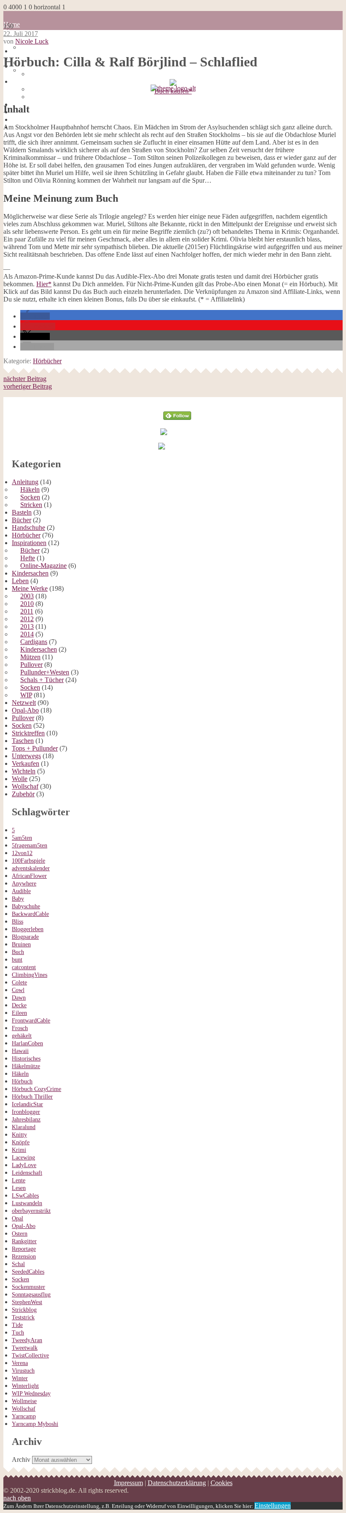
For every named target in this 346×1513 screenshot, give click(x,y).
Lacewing (23, 1157)
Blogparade (25, 937)
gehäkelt (22, 1036)
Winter (20, 1378)
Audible (21, 891)
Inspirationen (29, 542)
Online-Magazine (43, 565)
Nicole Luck (32, 41)
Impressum (26, 81)
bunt (17, 960)
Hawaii (20, 1051)
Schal (18, 1264)
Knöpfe (21, 1142)
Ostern (19, 1234)
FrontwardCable (31, 1020)
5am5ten (22, 838)
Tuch (18, 1332)
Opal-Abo (25, 710)
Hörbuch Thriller (32, 1097)
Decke (19, 1005)
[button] (35, 316)
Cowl (18, 990)
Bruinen (21, 944)
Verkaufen (25, 763)
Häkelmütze (26, 1066)
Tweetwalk (25, 1348)
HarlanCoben (27, 1043)
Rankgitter (24, 1241)
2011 (26, 611)
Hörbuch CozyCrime (36, 1089)
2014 (27, 634)
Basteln (22, 512)
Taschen (23, 740)
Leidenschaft (27, 1173)
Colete (19, 982)
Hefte (27, 558)
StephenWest (27, 1302)
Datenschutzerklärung (58, 89)
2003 (27, 596)
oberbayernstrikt (31, 1211)
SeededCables (28, 1272)
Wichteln (23, 771)
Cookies (40, 96)
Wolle (19, 778)
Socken (30, 497)
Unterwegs (26, 755)
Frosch (20, 1028)
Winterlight (25, 1386)
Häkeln (30, 489)
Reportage (24, 1249)
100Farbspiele (28, 861)
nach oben (17, 1498)
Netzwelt (24, 702)
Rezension (24, 1256)
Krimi (19, 1150)
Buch (18, 952)
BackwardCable (30, 914)
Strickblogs (18, 92)
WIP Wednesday (31, 1393)
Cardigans (33, 641)
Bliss (17, 921)
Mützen (30, 657)
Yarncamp (24, 1416)
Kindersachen (30, 573)
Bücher (21, 520)
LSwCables (25, 1195)
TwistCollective (30, 1355)
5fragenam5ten (29, 845)
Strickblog (24, 1310)
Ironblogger (26, 1112)
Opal (17, 1218)
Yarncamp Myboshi (35, 1424)
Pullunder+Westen (44, 672)
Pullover (31, 664)
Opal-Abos (18, 85)
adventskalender (31, 868)
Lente (18, 1180)
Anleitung (25, 481)
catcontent (24, 967)
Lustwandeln (27, 1203)
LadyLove (24, 1165)
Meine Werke (30, 588)
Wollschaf (25, 786)
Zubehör (23, 794)
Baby (18, 899)
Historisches (26, 1058)
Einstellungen (272, 1505)
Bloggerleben (27, 929)
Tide (17, 1325)
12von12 (22, 853)
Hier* (43, 284)
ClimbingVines (29, 975)
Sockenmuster (28, 1287)
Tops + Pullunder (35, 748)
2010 (27, 603)
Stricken (31, 504)
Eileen (19, 1013)
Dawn (19, 998)
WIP (26, 695)
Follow (177, 400)
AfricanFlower (29, 876)
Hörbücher (47, 361)
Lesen (19, 1188)
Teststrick (23, 1317)
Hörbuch (22, 1081)
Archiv (21, 1459)
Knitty (19, 1135)
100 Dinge (34, 47)
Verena (20, 1363)
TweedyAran (27, 1340)
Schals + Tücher (42, 679)
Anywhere (24, 883)
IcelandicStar (27, 1104)
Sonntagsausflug (31, 1294)
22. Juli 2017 (20, 33)
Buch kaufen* (173, 91)
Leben (20, 580)
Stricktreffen (28, 733)
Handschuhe (28, 527)
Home (20, 51)
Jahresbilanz (26, 1119)
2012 (27, 618)
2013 (27, 626)
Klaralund (23, 1127)
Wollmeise (24, 1401)
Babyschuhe (26, 906)
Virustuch (23, 1371)
